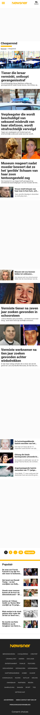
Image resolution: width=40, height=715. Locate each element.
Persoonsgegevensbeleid (20, 704)
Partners (21, 682)
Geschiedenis (8, 668)
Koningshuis (7, 678)
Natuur (26, 678)
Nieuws (35, 678)
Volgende (29, 552)
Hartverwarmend (12, 673)
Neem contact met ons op (26, 700)
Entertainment (11, 663)
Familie (22, 663)
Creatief (34, 654)
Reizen (30, 682)
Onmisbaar (11, 682)
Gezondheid (32, 668)
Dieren (21, 659)
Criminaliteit (11, 659)
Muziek (18, 678)
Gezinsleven (20, 668)
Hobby (24, 673)
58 (21, 552)
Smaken (20, 687)
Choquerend (23, 654)
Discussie (30, 659)
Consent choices (20, 712)
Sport (28, 687)
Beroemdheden (9, 654)
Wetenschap (20, 692)
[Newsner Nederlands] (19, 3)
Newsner (3, 49)
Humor (32, 673)
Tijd (34, 687)
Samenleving (9, 687)
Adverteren (8, 700)
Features (31, 663)
